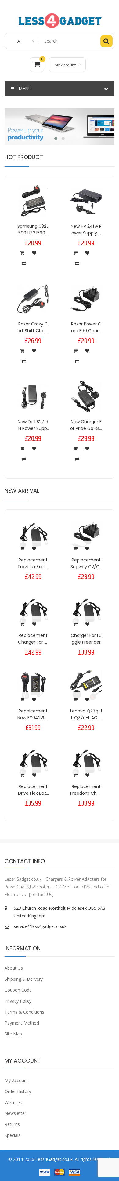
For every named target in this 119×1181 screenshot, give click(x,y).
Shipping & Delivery (24, 979)
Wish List (13, 1102)
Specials (12, 1135)
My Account (16, 1080)
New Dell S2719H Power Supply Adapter (33, 428)
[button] (56, 138)
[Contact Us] (41, 894)
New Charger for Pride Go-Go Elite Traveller (86, 428)
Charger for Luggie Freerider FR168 (86, 642)
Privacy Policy (18, 1001)
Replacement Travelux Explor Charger (33, 567)
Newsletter (15, 1113)
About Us (14, 968)
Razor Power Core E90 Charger (86, 331)
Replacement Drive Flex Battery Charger (33, 793)
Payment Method (22, 1023)
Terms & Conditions (24, 1012)
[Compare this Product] (24, 263)
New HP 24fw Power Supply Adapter (86, 233)
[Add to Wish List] (34, 253)
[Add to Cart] (22, 253)
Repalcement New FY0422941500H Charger (33, 718)
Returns (12, 1124)
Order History (18, 1091)
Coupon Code (18, 990)
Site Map (13, 1034)
